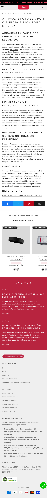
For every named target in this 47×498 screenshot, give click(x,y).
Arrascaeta (14, 49)
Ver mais (5, 313)
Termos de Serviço (9, 400)
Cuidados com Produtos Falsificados (16, 382)
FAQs (4, 371)
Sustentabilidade (8, 411)
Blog (3, 368)
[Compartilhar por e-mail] (39, 203)
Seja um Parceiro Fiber (10, 379)
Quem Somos (7, 393)
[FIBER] (23, 356)
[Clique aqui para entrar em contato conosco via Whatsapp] (43, 485)
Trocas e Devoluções (10, 404)
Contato (5, 375)
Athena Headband (16, 257)
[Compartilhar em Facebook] (7, 203)
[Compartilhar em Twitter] (18, 203)
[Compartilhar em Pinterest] (29, 203)
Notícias (28, 14)
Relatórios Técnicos (9, 408)
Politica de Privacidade (10, 397)
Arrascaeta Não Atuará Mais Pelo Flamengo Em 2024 (22, 195)
